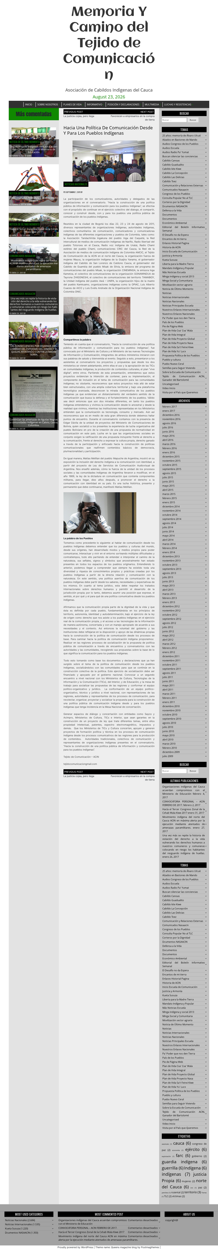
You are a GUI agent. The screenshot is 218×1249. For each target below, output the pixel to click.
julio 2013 (167, 577)
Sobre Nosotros (47, 104)
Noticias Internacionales (175, 297)
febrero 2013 (169, 598)
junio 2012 (168, 631)
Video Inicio (168, 388)
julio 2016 (167, 427)
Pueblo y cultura (171, 359)
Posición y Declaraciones (123, 104)
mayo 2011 (168, 685)
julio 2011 (167, 677)
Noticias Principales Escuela (177, 305)
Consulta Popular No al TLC (177, 198)
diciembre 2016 (171, 415)
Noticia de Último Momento (24, 142)
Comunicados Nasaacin (22, 256)
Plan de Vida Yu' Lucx (174, 351)
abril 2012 (167, 639)
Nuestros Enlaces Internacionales (181, 309)
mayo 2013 (168, 585)
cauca (182, 1143)
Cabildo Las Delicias (173, 177)
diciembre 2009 (171, 752)
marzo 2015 (168, 494)
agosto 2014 (169, 523)
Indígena (195, 1168)
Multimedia (152, 104)
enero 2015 (168, 502)
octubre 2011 (169, 664)
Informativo (94, 104)
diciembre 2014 (171, 506)
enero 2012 (168, 652)
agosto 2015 (169, 473)
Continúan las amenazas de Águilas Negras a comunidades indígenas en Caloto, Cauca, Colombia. (33, 422)
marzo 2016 (168, 444)
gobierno (199, 1156)
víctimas (178, 1196)
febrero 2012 (169, 648)
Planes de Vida (72, 104)
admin (29, 155)
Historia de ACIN (171, 247)
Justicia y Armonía (172, 255)
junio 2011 (168, 681)
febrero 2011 (169, 698)
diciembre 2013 (171, 556)
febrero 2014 (169, 548)
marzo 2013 (168, 594)
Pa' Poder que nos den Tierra (178, 318)
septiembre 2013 (171, 569)
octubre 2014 (169, 514)
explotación (168, 1156)
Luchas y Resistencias (177, 104)
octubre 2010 (169, 714)
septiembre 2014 (171, 519)
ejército (196, 1149)
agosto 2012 (169, 623)
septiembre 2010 (171, 718)
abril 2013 (167, 589)
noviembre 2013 (171, 560)
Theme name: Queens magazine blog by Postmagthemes (127, 1247)
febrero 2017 (169, 406)
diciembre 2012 (171, 606)
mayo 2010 (168, 735)
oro (193, 1188)
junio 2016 (168, 431)
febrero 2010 (169, 747)
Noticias (166, 293)
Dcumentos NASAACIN (174, 206)
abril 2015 (167, 489)
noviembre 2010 (171, 710)
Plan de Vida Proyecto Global (178, 338)
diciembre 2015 (171, 456)
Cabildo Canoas (171, 160)
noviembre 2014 (171, 510)
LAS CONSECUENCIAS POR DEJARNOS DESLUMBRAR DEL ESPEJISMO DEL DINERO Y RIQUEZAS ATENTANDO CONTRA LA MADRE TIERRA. (34, 350)
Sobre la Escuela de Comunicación (181, 372)
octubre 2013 (169, 564)
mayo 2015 (168, 485)
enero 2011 (168, 702)
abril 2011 (167, 689)
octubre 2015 (169, 465)
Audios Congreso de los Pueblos (180, 143)
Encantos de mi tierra (174, 239)
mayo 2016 (168, 435)
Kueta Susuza (169, 259)
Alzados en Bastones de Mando (179, 139)
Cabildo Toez (169, 181)
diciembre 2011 (171, 656)
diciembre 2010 (171, 706)
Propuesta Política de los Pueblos (181, 355)
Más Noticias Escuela (174, 272)
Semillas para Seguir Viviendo (178, 368)
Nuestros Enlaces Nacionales (178, 314)
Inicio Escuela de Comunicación (179, 251)
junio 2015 (168, 481)
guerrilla (172, 1168)
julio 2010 (167, 727)
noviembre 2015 (171, 460)
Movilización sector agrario (177, 284)
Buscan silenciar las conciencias (180, 156)
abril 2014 (167, 539)
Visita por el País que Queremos (180, 392)
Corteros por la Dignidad (176, 202)
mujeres (188, 1181)
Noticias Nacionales (76, 184)
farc (183, 1155)
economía (177, 1150)
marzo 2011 (168, 693)
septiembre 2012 (171, 618)
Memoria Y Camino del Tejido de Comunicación (109, 43)
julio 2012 (167, 627)
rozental (177, 1192)
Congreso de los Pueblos (176, 193)
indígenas (176, 1174)
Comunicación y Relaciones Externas (182, 185)
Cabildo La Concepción (175, 173)
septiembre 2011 (171, 668)
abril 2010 (167, 739)
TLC (168, 1196)
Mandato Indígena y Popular (178, 268)
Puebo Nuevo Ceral (173, 363)
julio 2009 (167, 756)
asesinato (167, 1144)
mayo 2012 (168, 635)
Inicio (28, 104)
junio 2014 (168, 531)
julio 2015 (167, 477)
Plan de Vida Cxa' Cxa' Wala (177, 330)
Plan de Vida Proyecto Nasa (177, 343)
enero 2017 (168, 410)
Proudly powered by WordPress (75, 1247)
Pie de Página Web (172, 326)
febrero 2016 (169, 448)
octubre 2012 (169, 614)
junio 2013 (168, 581)
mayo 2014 (168, 535)
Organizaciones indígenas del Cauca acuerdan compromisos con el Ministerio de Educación (34, 149)
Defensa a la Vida (172, 210)
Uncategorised (170, 384)
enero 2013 (168, 602)
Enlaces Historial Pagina (175, 243)
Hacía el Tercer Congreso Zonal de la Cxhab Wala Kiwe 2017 (34, 230)
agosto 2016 (169, 423)
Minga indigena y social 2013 (178, 276)
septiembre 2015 (171, 469)
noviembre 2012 (171, 610)
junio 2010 (168, 731)
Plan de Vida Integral (173, 334)
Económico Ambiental (174, 223)
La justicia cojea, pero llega (78, 116)
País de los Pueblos (173, 322)
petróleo (166, 1193)
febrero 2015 (169, 498)
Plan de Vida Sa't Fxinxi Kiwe (178, 347)
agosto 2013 (169, 573)
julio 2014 (167, 527)
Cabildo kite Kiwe (171, 168)
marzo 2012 (168, 643)
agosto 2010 (169, 723)
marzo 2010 (168, 743)
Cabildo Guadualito (173, 164)
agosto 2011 (169, 673)
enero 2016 (168, 452)
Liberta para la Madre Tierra (178, 264)
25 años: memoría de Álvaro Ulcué (181, 135)
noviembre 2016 (171, 419)
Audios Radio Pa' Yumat (175, 152)
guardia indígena (184, 1161)
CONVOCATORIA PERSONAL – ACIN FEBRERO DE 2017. (33, 199)
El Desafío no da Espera (175, 234)
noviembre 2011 (171, 660)
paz (202, 1187)
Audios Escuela (170, 148)
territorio (192, 1192)
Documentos (169, 214)
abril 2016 (167, 440)
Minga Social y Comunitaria (177, 280)
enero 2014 (168, 552)
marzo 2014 (168, 544)
